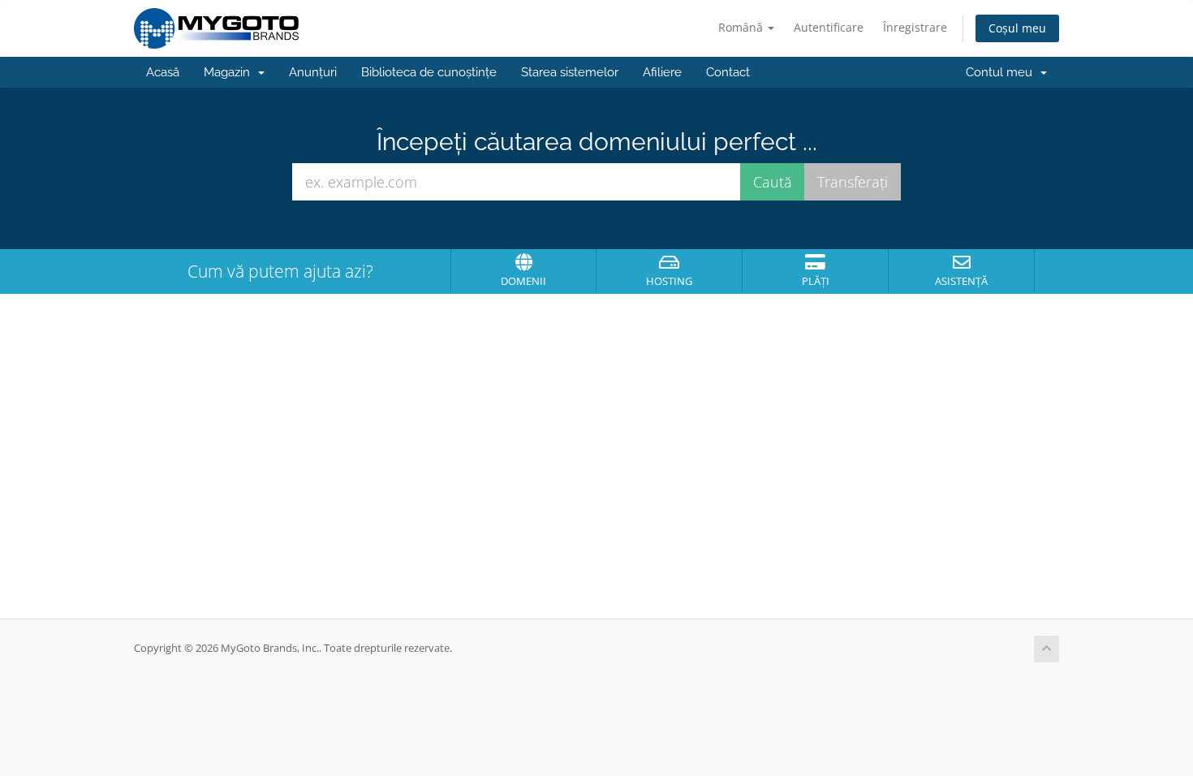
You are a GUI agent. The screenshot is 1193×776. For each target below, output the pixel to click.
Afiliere (662, 72)
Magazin (230, 72)
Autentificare (829, 27)
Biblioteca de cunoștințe (429, 72)
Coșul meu (1017, 28)
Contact (728, 72)
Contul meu (1002, 72)
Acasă (162, 72)
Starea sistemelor (569, 72)
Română (742, 27)
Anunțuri (313, 72)
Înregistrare (915, 27)
